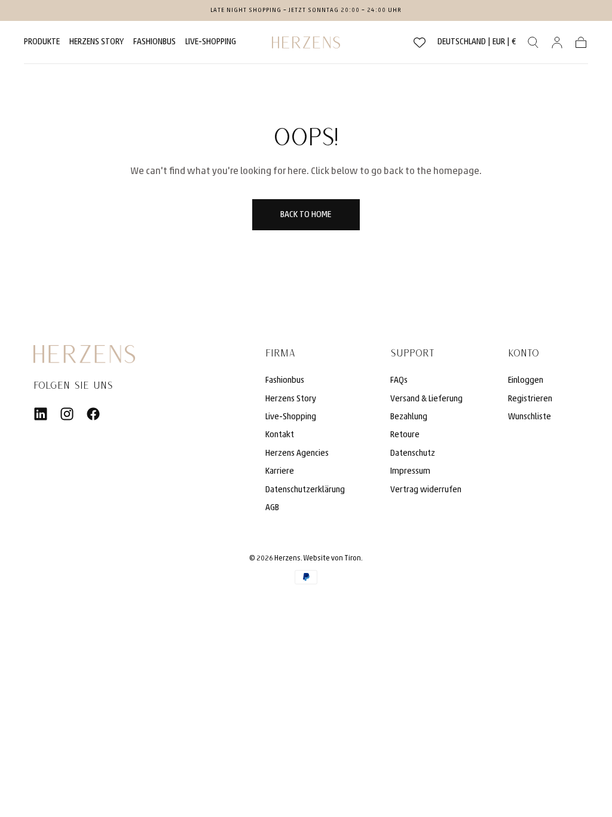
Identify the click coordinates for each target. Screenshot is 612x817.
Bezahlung (408, 417)
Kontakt (279, 435)
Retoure (405, 435)
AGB (272, 508)
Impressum (410, 471)
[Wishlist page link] (420, 42)
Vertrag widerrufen (425, 490)
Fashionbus (284, 380)
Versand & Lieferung (426, 399)
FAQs (399, 380)
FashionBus (154, 42)
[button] (476, 44)
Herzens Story (96, 42)
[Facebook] (93, 414)
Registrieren (530, 399)
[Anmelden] (557, 42)
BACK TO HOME (305, 215)
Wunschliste (529, 417)
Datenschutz (412, 453)
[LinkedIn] (40, 414)
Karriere (279, 471)
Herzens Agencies (297, 453)
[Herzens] (84, 354)
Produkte (42, 42)
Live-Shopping (210, 42)
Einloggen (525, 380)
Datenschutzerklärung (305, 490)
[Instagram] (67, 414)
